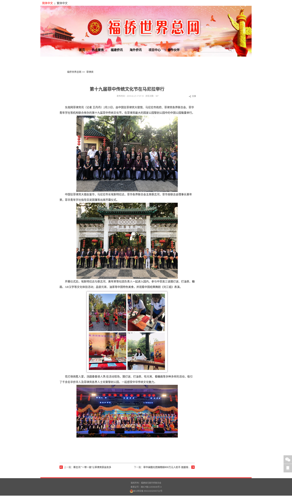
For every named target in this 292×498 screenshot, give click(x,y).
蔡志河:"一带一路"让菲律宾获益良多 (92, 467)
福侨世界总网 (74, 71)
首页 (82, 50)
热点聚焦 (98, 50)
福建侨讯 (117, 50)
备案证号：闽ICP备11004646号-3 (146, 487)
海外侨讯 (136, 50)
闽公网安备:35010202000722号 (147, 491)
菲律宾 (89, 71)
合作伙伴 (173, 50)
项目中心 (155, 50)
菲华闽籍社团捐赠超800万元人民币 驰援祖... (166, 467)
